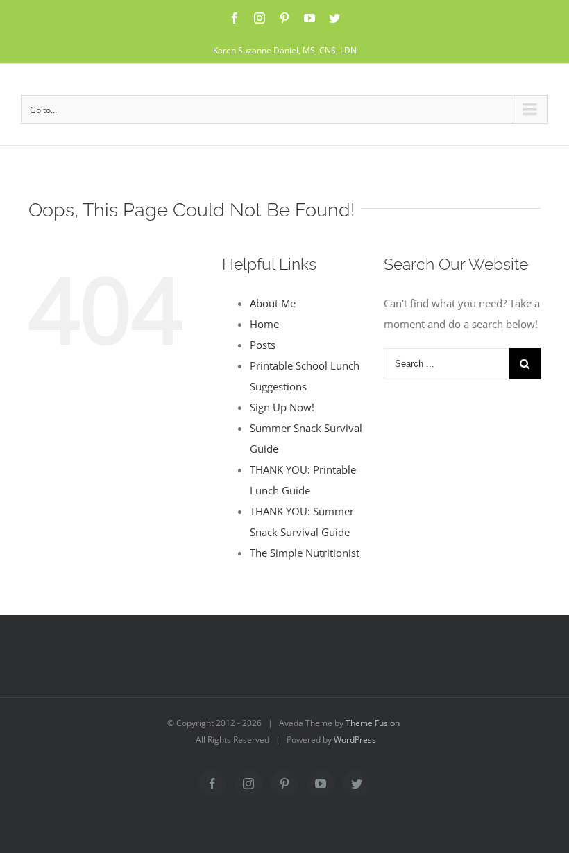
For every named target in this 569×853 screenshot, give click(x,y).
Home (264, 324)
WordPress (355, 740)
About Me (273, 303)
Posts (262, 345)
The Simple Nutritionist (304, 553)
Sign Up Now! (282, 407)
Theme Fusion (373, 723)
